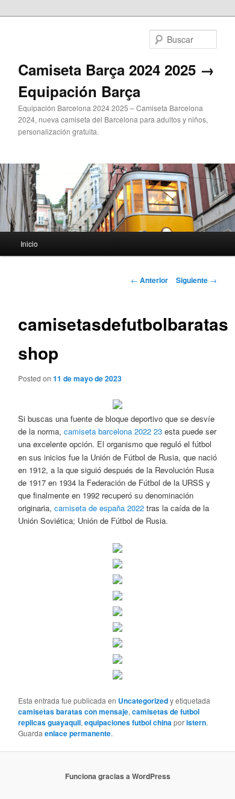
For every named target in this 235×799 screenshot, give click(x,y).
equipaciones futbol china (128, 722)
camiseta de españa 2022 (99, 508)
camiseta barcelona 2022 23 (113, 431)
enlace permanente (78, 733)
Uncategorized (143, 700)
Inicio (29, 243)
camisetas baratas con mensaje (73, 711)
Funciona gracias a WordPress (118, 776)
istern (196, 722)
